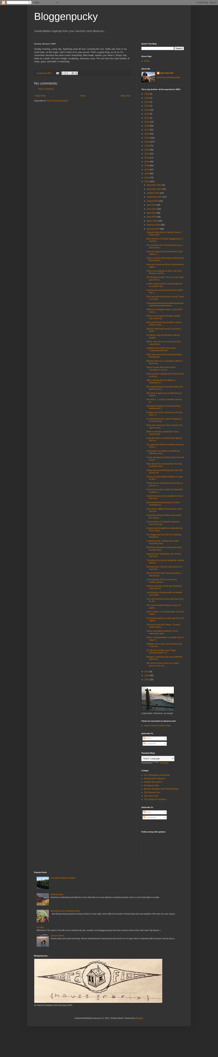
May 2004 (152, 213)
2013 (147, 146)
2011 (147, 154)
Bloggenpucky (66, 16)
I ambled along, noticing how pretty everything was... (162, 542)
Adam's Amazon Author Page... (158, 725)
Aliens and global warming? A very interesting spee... (162, 632)
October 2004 (153, 193)
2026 (147, 94)
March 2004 (152, 221)
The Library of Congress (155, 799)
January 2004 (153, 229)
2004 (147, 181)
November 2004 (154, 189)
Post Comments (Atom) (57, 101)
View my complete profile (168, 77)
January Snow (57, 935)
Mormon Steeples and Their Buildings (161, 789)
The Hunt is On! (151, 796)
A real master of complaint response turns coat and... (163, 523)
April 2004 (152, 217)
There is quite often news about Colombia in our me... (160, 368)
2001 (147, 679)
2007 (147, 170)
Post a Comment (46, 89)
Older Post (125, 96)
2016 (147, 134)
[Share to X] (69, 73)
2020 (147, 118)
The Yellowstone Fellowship (157, 775)
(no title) (40, 927)
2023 (147, 106)
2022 (147, 110)
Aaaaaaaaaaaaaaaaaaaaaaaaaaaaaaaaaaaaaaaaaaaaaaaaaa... (165, 304)
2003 (147, 671)
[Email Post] (57, 73)
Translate (164, 763)
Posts (148, 738)
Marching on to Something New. (65, 911)
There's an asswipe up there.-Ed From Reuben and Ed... (164, 272)
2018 (147, 126)
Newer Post (40, 96)
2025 (147, 98)
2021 (147, 114)
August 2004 (153, 201)
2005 (147, 178)
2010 (147, 158)
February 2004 (154, 225)
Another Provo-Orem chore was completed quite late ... (161, 349)
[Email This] (63, 73)
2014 (147, 142)
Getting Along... (58, 894)
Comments (150, 743)
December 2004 (154, 185)
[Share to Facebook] (73, 73)
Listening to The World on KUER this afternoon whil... (163, 452)
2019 (147, 122)
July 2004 (151, 205)
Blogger (139, 1018)
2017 (147, 130)
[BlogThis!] (66, 73)
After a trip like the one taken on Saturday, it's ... (161, 381)
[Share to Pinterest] (76, 73)
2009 (147, 162)
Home (83, 96)
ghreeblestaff (166, 73)
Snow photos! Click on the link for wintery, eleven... (161, 580)
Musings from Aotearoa (154, 778)
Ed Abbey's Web (151, 785)
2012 (147, 150)
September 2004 (155, 197)
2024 (147, 102)
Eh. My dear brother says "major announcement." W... (161, 651)
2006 (147, 173)
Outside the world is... (154, 782)
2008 (147, 165)
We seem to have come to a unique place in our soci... (162, 664)
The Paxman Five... (153, 792)
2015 (147, 138)
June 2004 (152, 209)
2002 (147, 675)
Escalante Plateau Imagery (63, 878)
